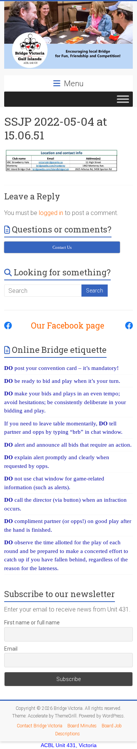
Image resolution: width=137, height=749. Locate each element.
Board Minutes (82, 725)
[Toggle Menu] (123, 99)
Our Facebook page (63, 325)
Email (11, 649)
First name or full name (32, 622)
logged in (51, 212)
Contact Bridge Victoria (39, 725)
